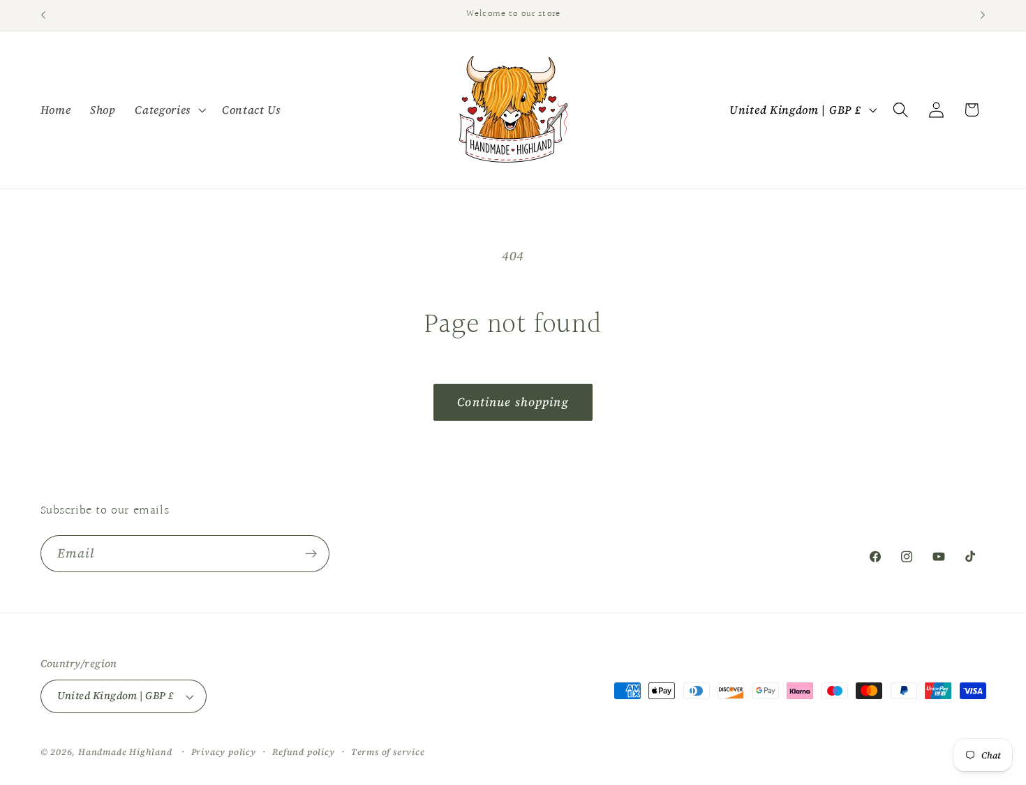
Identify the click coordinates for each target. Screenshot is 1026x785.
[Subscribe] (311, 554)
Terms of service (388, 752)
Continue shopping (513, 402)
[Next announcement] (982, 15)
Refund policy (303, 752)
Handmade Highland (125, 752)
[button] (168, 109)
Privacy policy (223, 752)
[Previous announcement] (43, 15)
